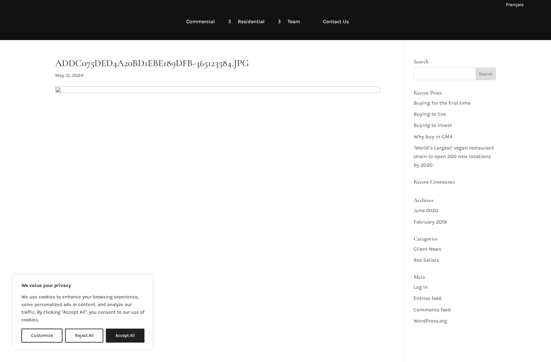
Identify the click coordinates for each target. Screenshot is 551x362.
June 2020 (426, 210)
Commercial (200, 21)
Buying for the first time (442, 103)
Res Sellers (426, 260)
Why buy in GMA (433, 137)
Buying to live (430, 114)
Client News (427, 249)
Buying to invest (433, 125)
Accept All (125, 335)
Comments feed (432, 310)
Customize (42, 335)
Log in (421, 287)
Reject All (84, 335)
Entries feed (428, 298)
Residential (251, 21)
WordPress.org (430, 321)
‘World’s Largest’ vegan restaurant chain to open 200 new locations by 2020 (454, 156)
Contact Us (336, 21)
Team (294, 21)
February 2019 (430, 222)
